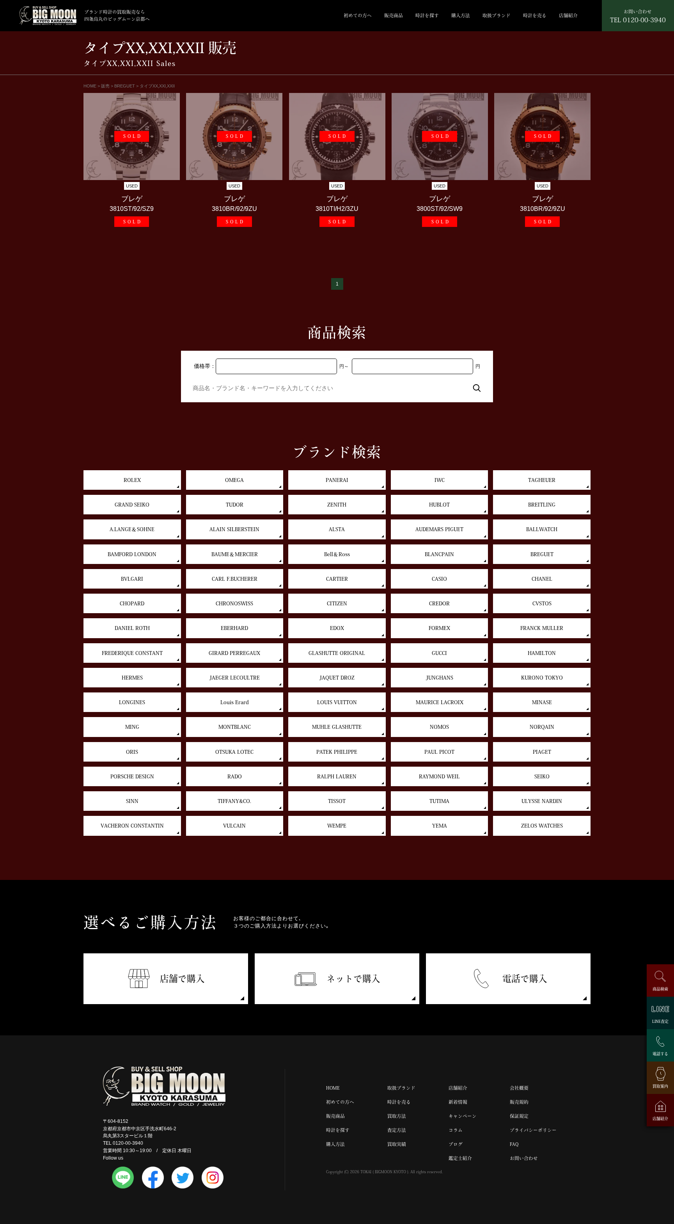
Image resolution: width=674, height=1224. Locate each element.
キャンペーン (463, 1116)
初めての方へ (358, 15)
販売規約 (519, 1102)
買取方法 (396, 1116)
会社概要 (519, 1088)
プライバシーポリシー (533, 1130)
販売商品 (393, 15)
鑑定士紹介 (460, 1158)
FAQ (514, 1144)
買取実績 (396, 1144)
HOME (333, 1088)
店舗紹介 (568, 15)
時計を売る (534, 15)
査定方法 (396, 1130)
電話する (660, 1054)
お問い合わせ (524, 1158)
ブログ (456, 1144)
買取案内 (660, 1086)
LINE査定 (660, 1021)
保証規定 (519, 1116)
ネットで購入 (353, 978)
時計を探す (427, 15)
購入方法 (460, 15)
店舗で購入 (182, 978)
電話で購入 (524, 978)
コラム (456, 1130)
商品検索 (660, 989)
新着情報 (458, 1102)
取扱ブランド (496, 15)
